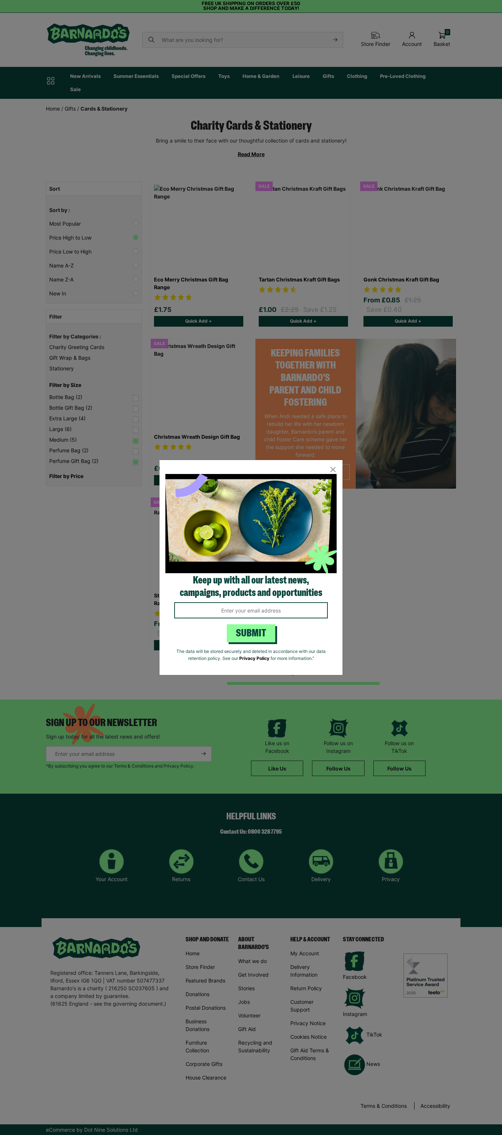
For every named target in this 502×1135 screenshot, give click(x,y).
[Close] (333, 470)
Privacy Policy (254, 658)
